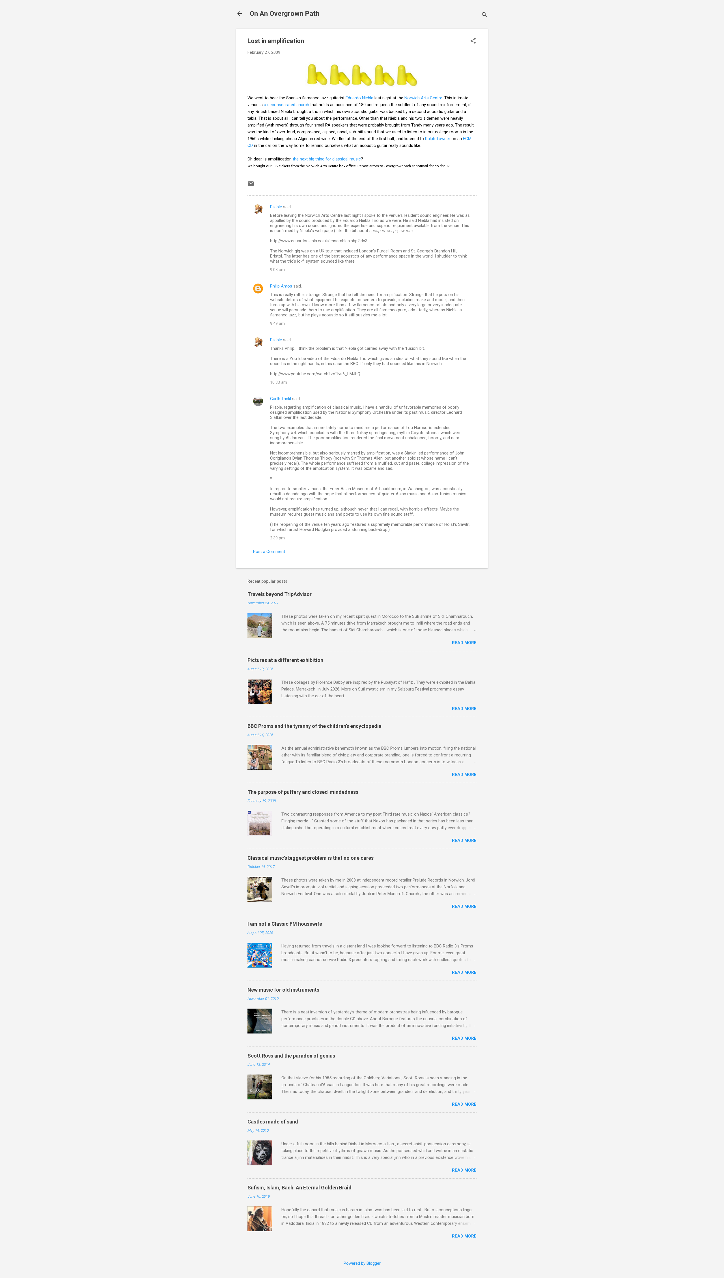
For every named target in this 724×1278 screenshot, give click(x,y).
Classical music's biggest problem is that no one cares (310, 858)
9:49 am (277, 323)
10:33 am (278, 382)
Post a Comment (269, 551)
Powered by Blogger (362, 1263)
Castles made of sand (272, 1122)
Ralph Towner (437, 138)
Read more (464, 642)
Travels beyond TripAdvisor (279, 594)
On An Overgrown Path (284, 14)
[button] (473, 41)
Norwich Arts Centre (423, 97)
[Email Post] (250, 185)
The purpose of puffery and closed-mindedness (302, 792)
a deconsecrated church (286, 104)
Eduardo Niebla (359, 97)
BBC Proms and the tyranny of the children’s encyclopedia (314, 726)
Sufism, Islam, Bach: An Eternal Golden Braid (299, 1188)
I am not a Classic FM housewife (284, 924)
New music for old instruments (283, 990)
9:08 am (277, 269)
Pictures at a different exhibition (285, 660)
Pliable (276, 206)
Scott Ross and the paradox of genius (291, 1056)
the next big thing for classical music (327, 159)
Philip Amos (281, 286)
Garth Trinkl (280, 398)
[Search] (484, 15)
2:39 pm (277, 538)
